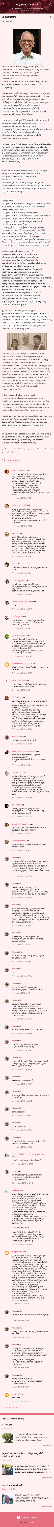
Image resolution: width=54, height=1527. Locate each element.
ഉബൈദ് (16, 1394)
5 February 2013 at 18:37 (22, 673)
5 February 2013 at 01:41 (22, 573)
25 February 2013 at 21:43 (22, 1244)
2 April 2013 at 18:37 (20, 1337)
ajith (13, 563)
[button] (50, 17)
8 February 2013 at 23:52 (22, 1101)
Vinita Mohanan (18, 841)
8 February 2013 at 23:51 (22, 1084)
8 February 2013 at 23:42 (22, 945)
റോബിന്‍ (16, 805)
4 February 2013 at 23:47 (22, 556)
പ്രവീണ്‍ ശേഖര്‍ (19, 470)
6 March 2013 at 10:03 (21, 1304)
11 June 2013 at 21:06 (21, 1401)
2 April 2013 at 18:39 (20, 1387)
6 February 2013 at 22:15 (22, 817)
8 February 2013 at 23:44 (22, 993)
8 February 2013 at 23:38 (22, 897)
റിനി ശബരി (17, 697)
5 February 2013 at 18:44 (22, 690)
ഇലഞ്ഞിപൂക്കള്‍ (19, 635)
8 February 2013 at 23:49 (22, 1050)
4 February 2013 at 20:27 (22, 498)
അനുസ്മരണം (14, 461)
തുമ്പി (14, 1171)
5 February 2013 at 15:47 (22, 656)
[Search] (50, 5)
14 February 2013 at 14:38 (22, 1164)
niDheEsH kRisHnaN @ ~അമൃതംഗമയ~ (28, 1154)
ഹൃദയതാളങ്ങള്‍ (27, 4)
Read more (47, 1446)
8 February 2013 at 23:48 (22, 1033)
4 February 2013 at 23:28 (22, 526)
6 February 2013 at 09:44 (22, 765)
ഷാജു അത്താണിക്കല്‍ (22, 602)
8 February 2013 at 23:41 (22, 926)
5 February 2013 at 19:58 (22, 744)
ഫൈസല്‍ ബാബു (20, 824)
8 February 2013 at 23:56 (22, 1147)
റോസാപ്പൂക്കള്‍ (18, 580)
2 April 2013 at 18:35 (20, 1321)
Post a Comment (12, 1407)
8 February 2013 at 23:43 (22, 961)
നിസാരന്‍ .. (17, 772)
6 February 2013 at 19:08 (22, 798)
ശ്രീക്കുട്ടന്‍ (17, 616)
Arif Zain (15, 533)
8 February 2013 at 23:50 (22, 1069)
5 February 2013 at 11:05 (22, 594)
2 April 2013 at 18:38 (20, 1368)
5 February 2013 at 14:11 (22, 628)
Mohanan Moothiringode (22, 663)
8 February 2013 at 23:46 (22, 1019)
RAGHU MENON (18, 680)
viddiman (15, 1190)
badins (32, 1522)
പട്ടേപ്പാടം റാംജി (19, 505)
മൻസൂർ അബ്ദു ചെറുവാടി (23, 751)
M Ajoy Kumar (18, 1252)
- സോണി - (17, 736)
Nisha (14, 858)
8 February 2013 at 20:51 (22, 850)
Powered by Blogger (28, 1517)
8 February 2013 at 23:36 (22, 876)
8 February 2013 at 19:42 (22, 834)
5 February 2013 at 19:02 (22, 729)
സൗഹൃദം (7, 1424)
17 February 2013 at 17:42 (22, 1183)
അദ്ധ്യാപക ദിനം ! (12, 1485)
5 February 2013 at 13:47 (22, 609)
